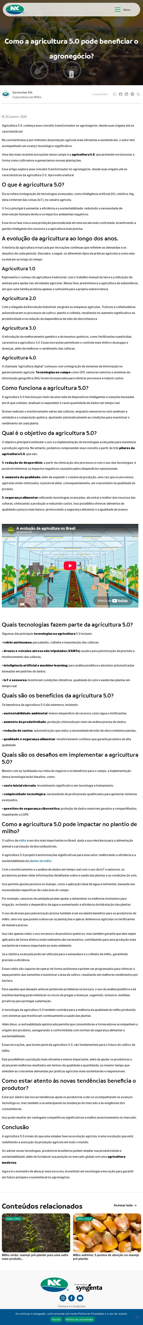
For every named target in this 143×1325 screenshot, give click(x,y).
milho (22, 840)
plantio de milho (40, 861)
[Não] (137, 1317)
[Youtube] (80, 1298)
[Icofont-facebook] (71, 1298)
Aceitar (56, 1319)
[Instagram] (63, 1298)
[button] (115, 94)
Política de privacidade (79, 1319)
